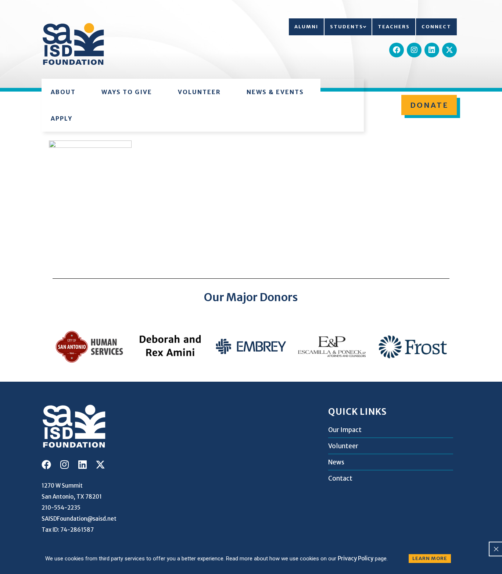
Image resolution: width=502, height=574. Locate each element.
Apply (61, 118)
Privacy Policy (355, 558)
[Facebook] (396, 50)
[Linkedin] (431, 50)
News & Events (275, 92)
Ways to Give (126, 92)
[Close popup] (496, 549)
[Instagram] (414, 50)
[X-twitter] (449, 50)
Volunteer (199, 92)
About (63, 92)
